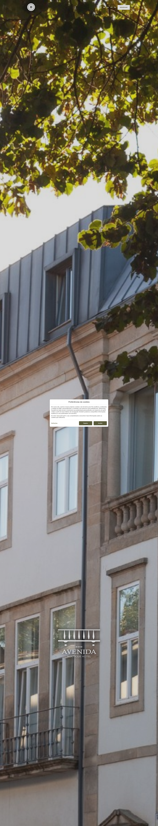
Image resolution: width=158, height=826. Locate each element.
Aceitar (100, 423)
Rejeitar (85, 423)
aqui (58, 416)
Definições (54, 423)
